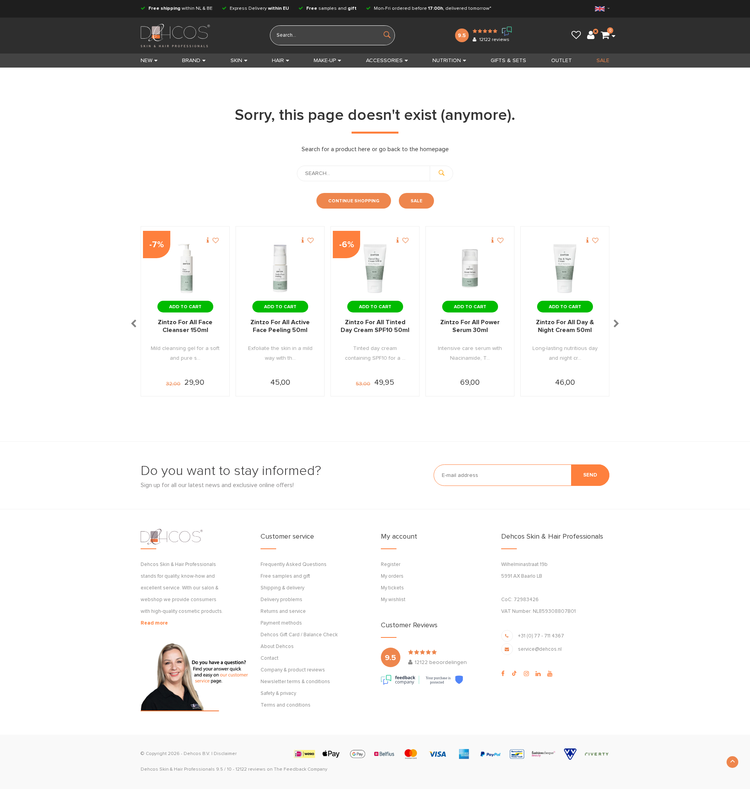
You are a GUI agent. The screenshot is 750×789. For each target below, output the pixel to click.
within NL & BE (180, 8)
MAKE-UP (325, 60)
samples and (331, 8)
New (146, 60)
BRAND (191, 60)
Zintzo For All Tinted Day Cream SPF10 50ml (375, 326)
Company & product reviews (293, 670)
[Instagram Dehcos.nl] (526, 674)
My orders (392, 576)
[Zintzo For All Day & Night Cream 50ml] (564, 269)
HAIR (278, 60)
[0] (605, 35)
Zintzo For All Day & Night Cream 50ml (565, 326)
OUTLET (561, 60)
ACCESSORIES (384, 60)
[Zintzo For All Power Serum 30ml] (469, 269)
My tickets (392, 588)
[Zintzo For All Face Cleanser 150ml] (185, 269)
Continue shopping (353, 201)
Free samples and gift (285, 576)
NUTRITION (446, 60)
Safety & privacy (278, 693)
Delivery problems (281, 599)
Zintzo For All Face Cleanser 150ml (185, 326)
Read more (154, 623)
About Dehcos (277, 646)
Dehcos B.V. (197, 754)
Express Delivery (259, 8)
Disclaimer (225, 754)
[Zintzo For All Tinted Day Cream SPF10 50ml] (375, 269)
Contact (270, 658)
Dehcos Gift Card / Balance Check (299, 634)
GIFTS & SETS (508, 60)
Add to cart (185, 307)
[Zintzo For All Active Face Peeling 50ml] (280, 269)
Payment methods (281, 623)
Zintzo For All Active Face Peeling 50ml (280, 326)
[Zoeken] (441, 173)
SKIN (236, 60)
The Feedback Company (300, 769)
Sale (416, 201)
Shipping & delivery (282, 588)
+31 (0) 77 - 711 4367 (541, 636)
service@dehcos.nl (540, 649)
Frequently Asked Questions (294, 564)
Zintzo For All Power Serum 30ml (470, 326)
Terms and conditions (286, 705)
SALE (602, 60)
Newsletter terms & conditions (295, 681)
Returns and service (283, 611)
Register (390, 564)
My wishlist (393, 599)
